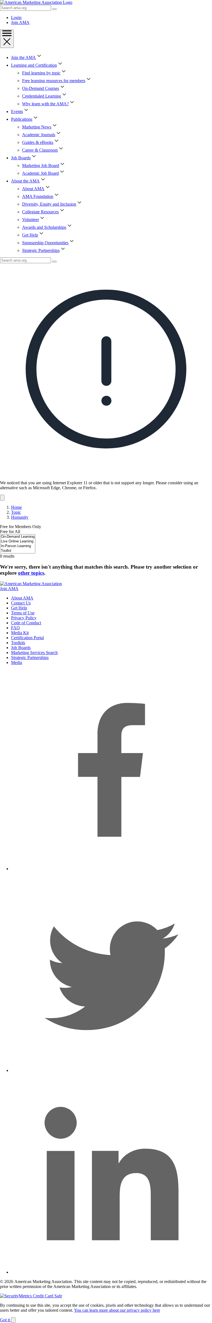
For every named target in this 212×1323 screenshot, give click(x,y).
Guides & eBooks (37, 142)
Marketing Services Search (34, 652)
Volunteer (30, 219)
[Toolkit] (17, 550)
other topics (31, 573)
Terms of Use (23, 613)
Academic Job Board (40, 173)
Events (17, 111)
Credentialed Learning (41, 96)
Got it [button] (5, 1319)
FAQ (15, 627)
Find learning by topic (41, 73)
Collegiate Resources (40, 211)
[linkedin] (111, 1272)
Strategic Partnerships (41, 250)
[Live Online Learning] (17, 541)
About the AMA (25, 181)
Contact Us (21, 603)
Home (16, 507)
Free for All (10, 531)
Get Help (30, 235)
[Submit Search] (54, 9)
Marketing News (36, 127)
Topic (16, 512)
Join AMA (20, 22)
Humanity (19, 517)
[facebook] (111, 868)
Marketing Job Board (40, 165)
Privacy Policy (23, 617)
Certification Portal (27, 637)
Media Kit (20, 632)
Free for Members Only (20, 526)
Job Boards (21, 157)
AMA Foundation (37, 196)
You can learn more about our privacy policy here (117, 1310)
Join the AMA (23, 57)
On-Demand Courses (40, 88)
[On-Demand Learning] (17, 536)
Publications (21, 119)
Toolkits (18, 642)
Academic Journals (38, 134)
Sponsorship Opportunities (45, 242)
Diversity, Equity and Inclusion (49, 204)
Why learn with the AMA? (45, 103)
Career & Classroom (40, 150)
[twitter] (111, 1070)
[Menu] (7, 38)
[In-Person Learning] (17, 546)
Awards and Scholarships (44, 227)
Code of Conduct (26, 622)
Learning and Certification (34, 65)
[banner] (106, 382)
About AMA (33, 188)
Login (16, 17)
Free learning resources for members (53, 80)
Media (16, 662)
